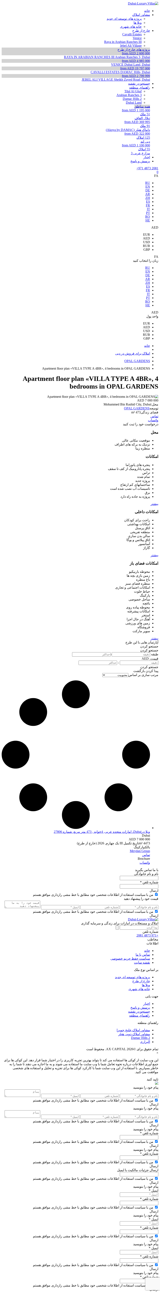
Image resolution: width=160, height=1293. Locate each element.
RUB (146, 246)
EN (147, 186)
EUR (146, 234)
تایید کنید (152, 1079)
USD (146, 242)
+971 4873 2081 (147, 168)
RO (147, 216)
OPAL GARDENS (137, 408)
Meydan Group (140, 851)
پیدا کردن (152, 671)
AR (147, 194)
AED (146, 238)
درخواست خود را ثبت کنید (140, 424)
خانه (147, 950)
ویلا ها (146, 985)
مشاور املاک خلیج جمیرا (133, 1030)
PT (148, 213)
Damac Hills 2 (140, 1038)
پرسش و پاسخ (140, 1007)
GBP (146, 249)
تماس (154, 416)
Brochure (144, 858)
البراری (145, 1042)
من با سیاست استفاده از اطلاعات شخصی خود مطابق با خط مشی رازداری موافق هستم (93, 894)
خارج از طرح (141, 981)
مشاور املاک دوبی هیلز (134, 1034)
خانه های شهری (139, 989)
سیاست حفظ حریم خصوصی (130, 958)
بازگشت (139, 671)
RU (147, 183)
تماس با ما (143, 954)
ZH (147, 198)
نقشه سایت (142, 962)
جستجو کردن (149, 646)
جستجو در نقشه (139, 1011)
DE (147, 190)
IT (148, 209)
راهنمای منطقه (139, 1015)
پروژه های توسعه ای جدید (132, 977)
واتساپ (153, 420)
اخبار (146, 1003)
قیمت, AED (150, 658)
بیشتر (154, 504)
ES (148, 201)
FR (148, 205)
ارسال (154, 890)
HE (147, 220)
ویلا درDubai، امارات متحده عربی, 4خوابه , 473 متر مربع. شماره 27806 (102, 831)
